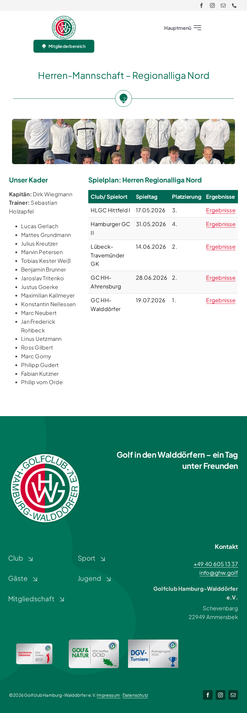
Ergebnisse (221, 210)
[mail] (223, 5)
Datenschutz (135, 695)
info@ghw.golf (218, 572)
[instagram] (212, 5)
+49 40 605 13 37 (216, 563)
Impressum (108, 695)
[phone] (234, 5)
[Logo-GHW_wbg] (64, 18)
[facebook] (201, 5)
